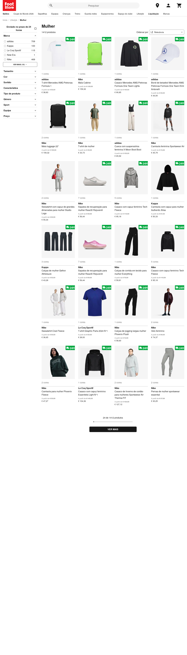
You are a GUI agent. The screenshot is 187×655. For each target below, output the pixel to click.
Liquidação (153, 13)
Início (5, 20)
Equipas (54, 13)
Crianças (66, 13)
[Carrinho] (179, 5)
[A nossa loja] (157, 5)
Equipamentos (107, 13)
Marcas (166, 13)
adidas (45, 79)
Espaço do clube (125, 13)
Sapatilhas (42, 13)
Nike (80, 79)
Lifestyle (140, 13)
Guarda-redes (91, 13)
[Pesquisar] (51, 5)
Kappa (154, 203)
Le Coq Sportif (85, 327)
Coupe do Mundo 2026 (24, 13)
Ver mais (113, 429)
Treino (77, 13)
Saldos (6, 13)
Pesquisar (93, 5)
